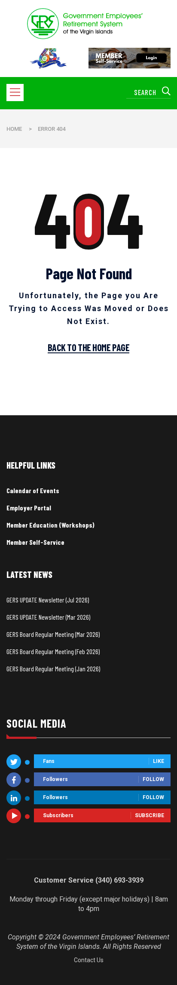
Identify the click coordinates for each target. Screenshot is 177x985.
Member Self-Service (35, 542)
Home (14, 129)
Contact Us (89, 960)
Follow (153, 780)
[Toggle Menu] (17, 93)
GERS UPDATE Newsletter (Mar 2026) (48, 617)
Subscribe (149, 816)
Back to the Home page (89, 348)
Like (158, 762)
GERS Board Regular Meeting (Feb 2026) (53, 651)
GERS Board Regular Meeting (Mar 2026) (53, 634)
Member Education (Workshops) (50, 525)
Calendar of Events (32, 490)
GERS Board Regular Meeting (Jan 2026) (53, 668)
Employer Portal (28, 507)
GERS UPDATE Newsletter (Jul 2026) (47, 600)
